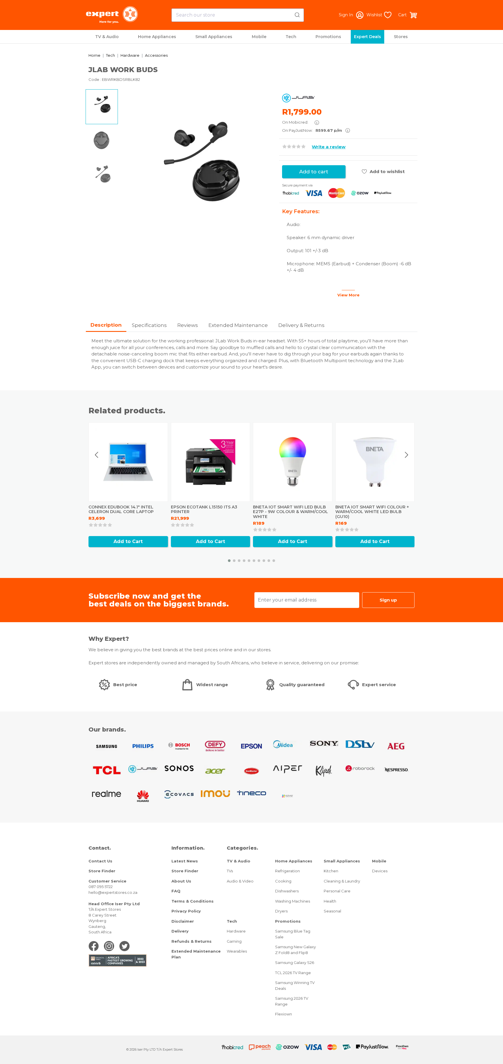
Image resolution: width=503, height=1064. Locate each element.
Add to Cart (128, 541)
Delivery (180, 931)
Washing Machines (292, 901)
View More (348, 295)
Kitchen (331, 871)
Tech (291, 36)
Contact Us (100, 861)
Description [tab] (106, 325)
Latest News (184, 861)
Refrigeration (287, 871)
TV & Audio (107, 36)
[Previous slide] (96, 455)
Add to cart (313, 172)
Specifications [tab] (149, 325)
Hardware (130, 55)
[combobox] (237, 15)
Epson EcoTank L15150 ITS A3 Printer (204, 509)
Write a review (329, 147)
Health (330, 901)
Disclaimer (182, 921)
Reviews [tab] (187, 325)
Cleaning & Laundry (342, 881)
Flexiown (283, 1014)
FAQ (175, 891)
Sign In (346, 14)
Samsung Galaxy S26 (294, 962)
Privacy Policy (186, 911)
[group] (198, 167)
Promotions (328, 36)
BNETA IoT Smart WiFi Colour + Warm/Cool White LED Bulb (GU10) (372, 511)
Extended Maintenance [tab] (238, 325)
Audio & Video (240, 881)
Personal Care (337, 891)
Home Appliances (157, 36)
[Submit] (297, 14)
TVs (230, 871)
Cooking (283, 881)
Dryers (281, 911)
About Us (181, 881)
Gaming (234, 941)
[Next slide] (406, 455)
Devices (379, 871)
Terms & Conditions (192, 901)
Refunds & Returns (191, 941)
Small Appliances (213, 36)
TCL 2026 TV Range (293, 972)
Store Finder (101, 871)
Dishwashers (287, 891)
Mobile (259, 36)
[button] (229, 560)
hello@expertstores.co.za (112, 892)
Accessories (156, 55)
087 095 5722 (100, 886)
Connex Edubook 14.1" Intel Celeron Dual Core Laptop (121, 509)
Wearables (237, 951)
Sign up (388, 600)
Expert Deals (367, 36)
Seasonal (332, 911)
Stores (401, 36)
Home (94, 55)
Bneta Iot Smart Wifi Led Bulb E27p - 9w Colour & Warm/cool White (290, 511)
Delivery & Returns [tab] (301, 325)
